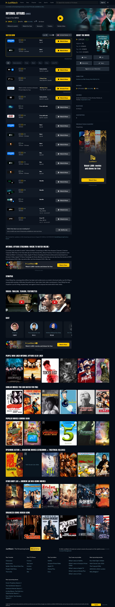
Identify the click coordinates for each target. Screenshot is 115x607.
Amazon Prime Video (54, 563)
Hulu (49, 571)
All (8, 63)
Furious (29, 560)
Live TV (54, 63)
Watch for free (27, 26)
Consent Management (65, 551)
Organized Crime (85, 99)
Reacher (29, 569)
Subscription (17, 63)
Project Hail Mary (11, 569)
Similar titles (61, 26)
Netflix (50, 560)
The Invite (9, 571)
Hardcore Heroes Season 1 (14, 588)
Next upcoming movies (96, 557)
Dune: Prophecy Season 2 (13, 583)
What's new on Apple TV (76, 568)
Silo (28, 571)
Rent (33, 63)
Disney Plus (51, 569)
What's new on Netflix (76, 560)
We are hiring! (35, 549)
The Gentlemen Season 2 (13, 585)
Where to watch (13, 26)
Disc (46, 63)
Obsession (9, 560)
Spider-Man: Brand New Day (14, 566)
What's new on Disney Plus (77, 571)
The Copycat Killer (95, 566)
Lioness (29, 566)
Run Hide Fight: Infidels (97, 560)
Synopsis (40, 26)
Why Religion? (94, 571)
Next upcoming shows (12, 579)
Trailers (50, 26)
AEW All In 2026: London (97, 569)
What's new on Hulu (75, 574)
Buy (40, 63)
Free (26, 63)
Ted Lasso (30, 563)
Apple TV (50, 566)
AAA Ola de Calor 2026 (97, 563)
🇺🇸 (62, 35)
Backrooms (9, 563)
